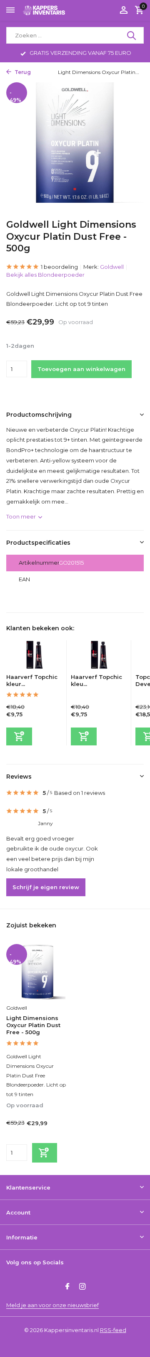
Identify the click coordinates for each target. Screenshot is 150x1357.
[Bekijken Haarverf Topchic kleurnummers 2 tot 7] (34, 657)
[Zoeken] (132, 35)
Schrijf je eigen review (45, 887)
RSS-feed (113, 1330)
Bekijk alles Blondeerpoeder (45, 274)
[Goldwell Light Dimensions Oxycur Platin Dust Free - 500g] (37, 972)
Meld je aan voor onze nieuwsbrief (52, 1305)
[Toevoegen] (19, 736)
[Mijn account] (124, 10)
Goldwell (112, 266)
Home (42, 72)
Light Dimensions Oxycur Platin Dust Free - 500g (33, 1025)
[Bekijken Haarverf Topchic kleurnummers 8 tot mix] (98, 657)
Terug (22, 72)
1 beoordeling (59, 266)
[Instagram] (82, 1287)
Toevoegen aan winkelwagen (81, 369)
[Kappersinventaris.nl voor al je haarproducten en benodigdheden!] (44, 10)
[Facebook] (67, 1287)
